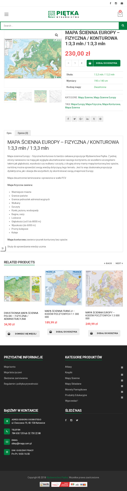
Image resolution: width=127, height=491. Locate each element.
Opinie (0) (23, 133)
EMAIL (15, 440)
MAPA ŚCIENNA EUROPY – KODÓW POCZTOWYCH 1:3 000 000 (102, 315)
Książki (68, 372)
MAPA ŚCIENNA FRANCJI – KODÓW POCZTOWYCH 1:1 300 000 (62, 314)
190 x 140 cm (101, 80)
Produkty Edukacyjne (76, 395)
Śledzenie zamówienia (16, 378)
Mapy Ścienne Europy (105, 97)
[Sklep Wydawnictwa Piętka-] (63, 14)
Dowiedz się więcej (25, 334)
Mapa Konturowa (111, 104)
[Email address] (122, 3)
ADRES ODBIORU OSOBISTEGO (26, 419)
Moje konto (10, 366)
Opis (9, 133)
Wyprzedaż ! (71, 400)
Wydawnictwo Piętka (57, 477)
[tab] (9, 133)
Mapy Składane (73, 383)
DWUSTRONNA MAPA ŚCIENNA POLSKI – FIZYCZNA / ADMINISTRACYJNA (21, 316)
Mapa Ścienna (72, 107)
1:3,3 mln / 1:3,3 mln (104, 74)
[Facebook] (110, 3)
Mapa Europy (78, 104)
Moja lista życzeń (13, 372)
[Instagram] (116, 3)
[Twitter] (77, 420)
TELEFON (16, 429)
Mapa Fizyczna (93, 104)
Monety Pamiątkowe (76, 389)
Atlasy (68, 366)
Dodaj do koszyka (106, 63)
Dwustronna (100, 87)
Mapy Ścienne (85, 97)
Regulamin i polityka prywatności (21, 383)
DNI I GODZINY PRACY (23, 450)
